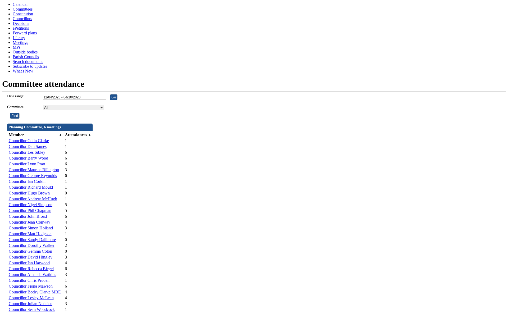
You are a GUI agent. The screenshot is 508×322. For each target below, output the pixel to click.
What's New (23, 71)
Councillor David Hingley (30, 257)
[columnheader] (35, 135)
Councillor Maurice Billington (34, 169)
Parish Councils (26, 57)
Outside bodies (25, 52)
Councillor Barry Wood (28, 158)
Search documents (28, 61)
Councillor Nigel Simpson (30, 204)
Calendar (20, 4)
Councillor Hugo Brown (29, 193)
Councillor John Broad (28, 216)
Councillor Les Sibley (27, 152)
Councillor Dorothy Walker (32, 245)
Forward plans (25, 33)
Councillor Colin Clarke (29, 140)
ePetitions (21, 28)
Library (19, 37)
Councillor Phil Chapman (30, 210)
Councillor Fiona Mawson (31, 286)
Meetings (20, 42)
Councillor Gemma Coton (30, 251)
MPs (16, 47)
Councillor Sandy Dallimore (32, 239)
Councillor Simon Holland (31, 228)
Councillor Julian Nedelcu (30, 303)
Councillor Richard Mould (31, 187)
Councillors (22, 18)
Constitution (23, 14)
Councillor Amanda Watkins (32, 274)
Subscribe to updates (30, 66)
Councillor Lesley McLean (31, 298)
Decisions (21, 23)
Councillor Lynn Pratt (27, 164)
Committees (23, 9)
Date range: (15, 96)
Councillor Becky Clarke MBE (35, 292)
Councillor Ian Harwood (29, 263)
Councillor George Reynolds (33, 175)
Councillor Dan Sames (28, 146)
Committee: (16, 107)
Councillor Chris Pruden (29, 280)
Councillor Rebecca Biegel (31, 268)
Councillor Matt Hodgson (30, 234)
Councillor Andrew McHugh (33, 199)
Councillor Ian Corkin (27, 181)
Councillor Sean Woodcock (32, 309)
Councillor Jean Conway (29, 222)
